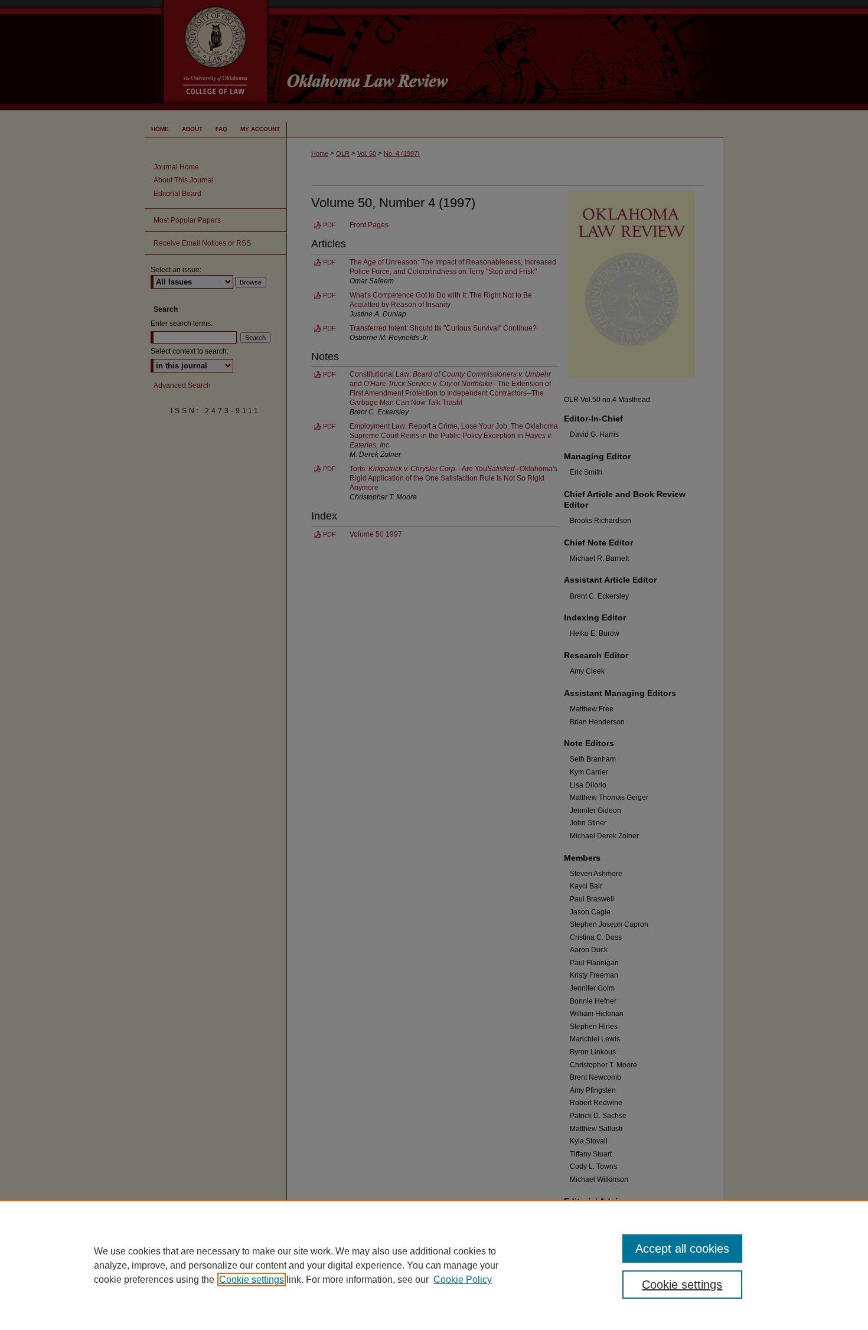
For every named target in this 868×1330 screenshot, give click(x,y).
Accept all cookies (682, 1248)
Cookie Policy (462, 1280)
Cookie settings (251, 1280)
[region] (434, 1265)
